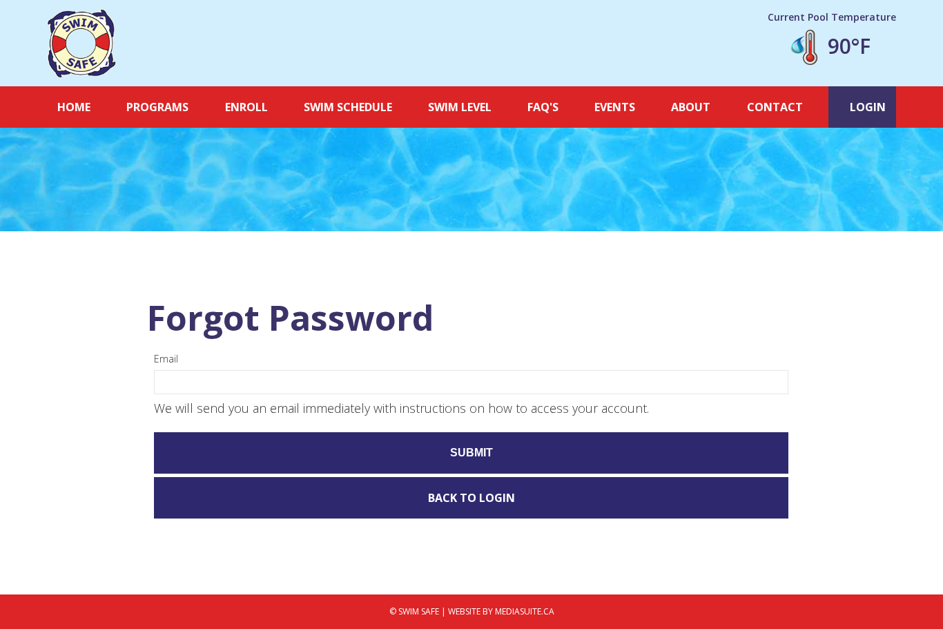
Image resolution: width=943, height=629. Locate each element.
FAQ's (542, 107)
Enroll (246, 107)
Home (73, 107)
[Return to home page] (81, 43)
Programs (157, 107)
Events (614, 107)
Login (866, 107)
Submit (471, 452)
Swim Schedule (348, 107)
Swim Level (460, 107)
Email (166, 358)
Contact (775, 107)
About (690, 107)
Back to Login (471, 497)
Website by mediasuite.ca (501, 611)
